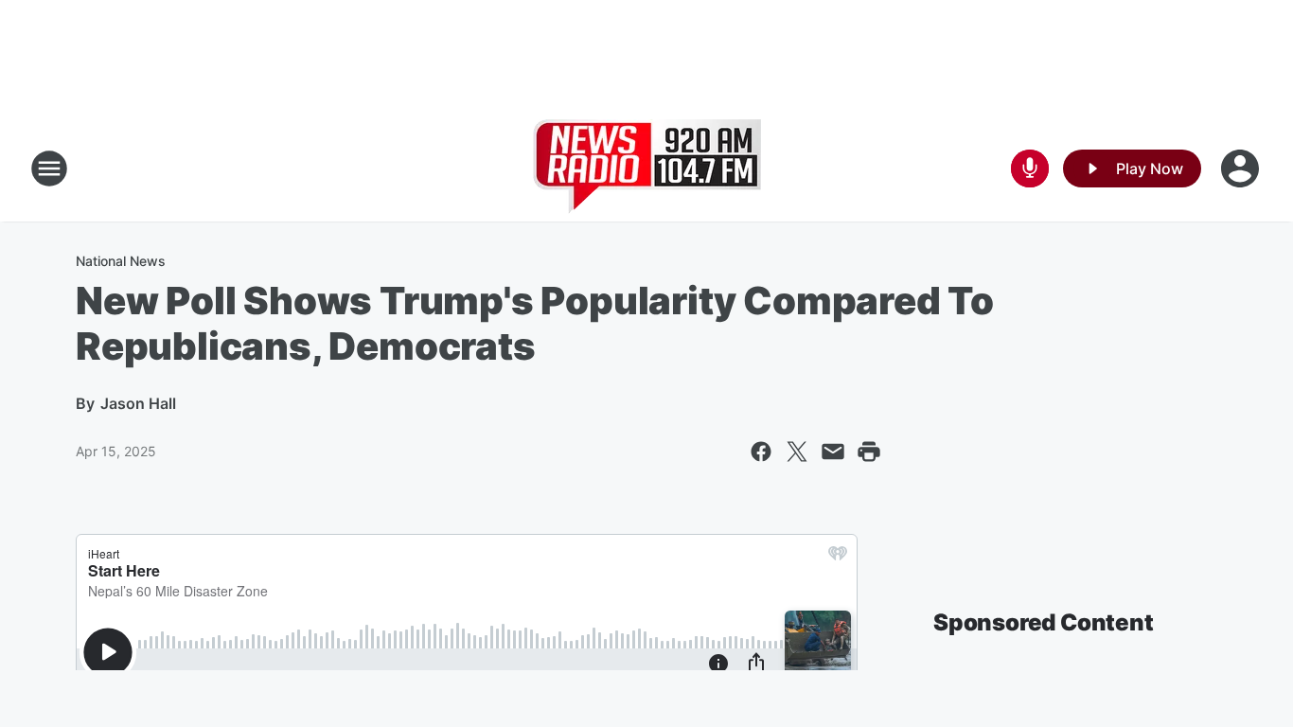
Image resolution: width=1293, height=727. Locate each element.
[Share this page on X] (797, 451)
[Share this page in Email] (833, 451)
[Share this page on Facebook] (761, 451)
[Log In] (1242, 168)
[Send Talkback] (1030, 168)
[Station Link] (647, 168)
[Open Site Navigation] (49, 168)
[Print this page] (869, 451)
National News (121, 261)
